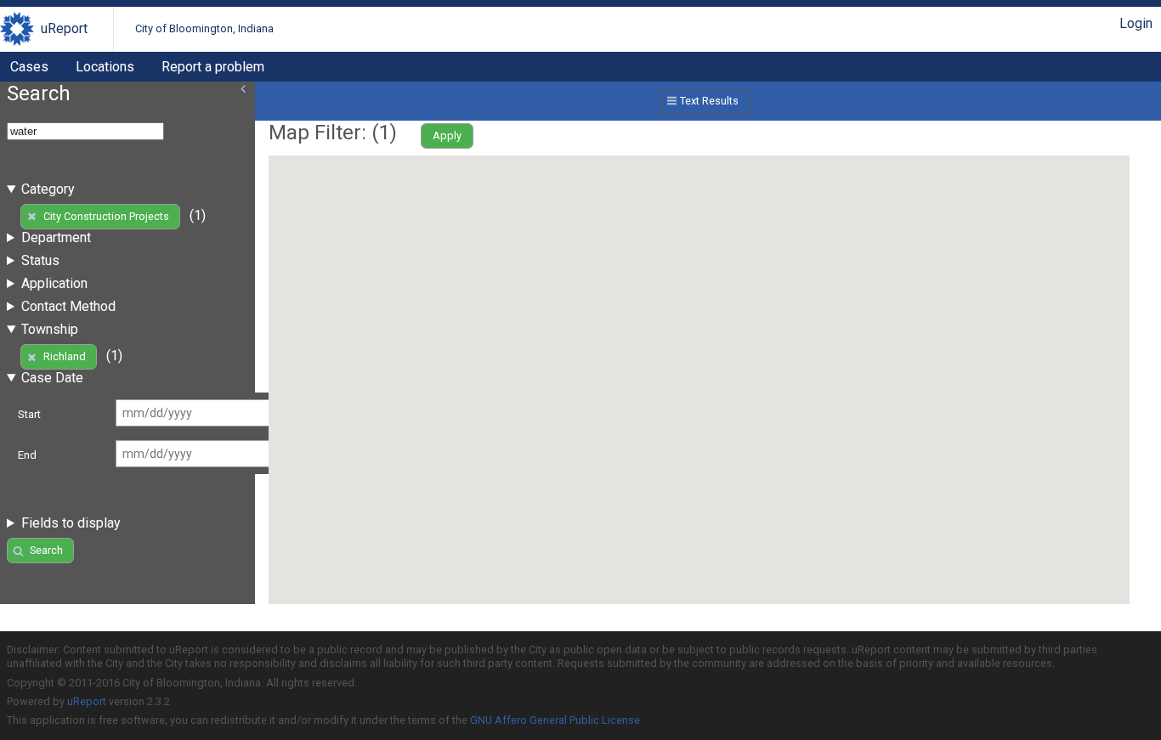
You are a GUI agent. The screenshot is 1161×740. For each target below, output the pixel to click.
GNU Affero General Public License (555, 720)
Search (46, 550)
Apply (447, 135)
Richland (64, 356)
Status (40, 260)
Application (54, 283)
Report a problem (212, 67)
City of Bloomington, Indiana (204, 28)
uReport (64, 28)
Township (49, 329)
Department (56, 237)
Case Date (52, 378)
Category (48, 189)
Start (29, 414)
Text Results (709, 100)
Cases (29, 67)
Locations (105, 67)
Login (1136, 23)
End (27, 455)
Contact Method (68, 306)
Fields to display (71, 523)
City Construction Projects (106, 216)
